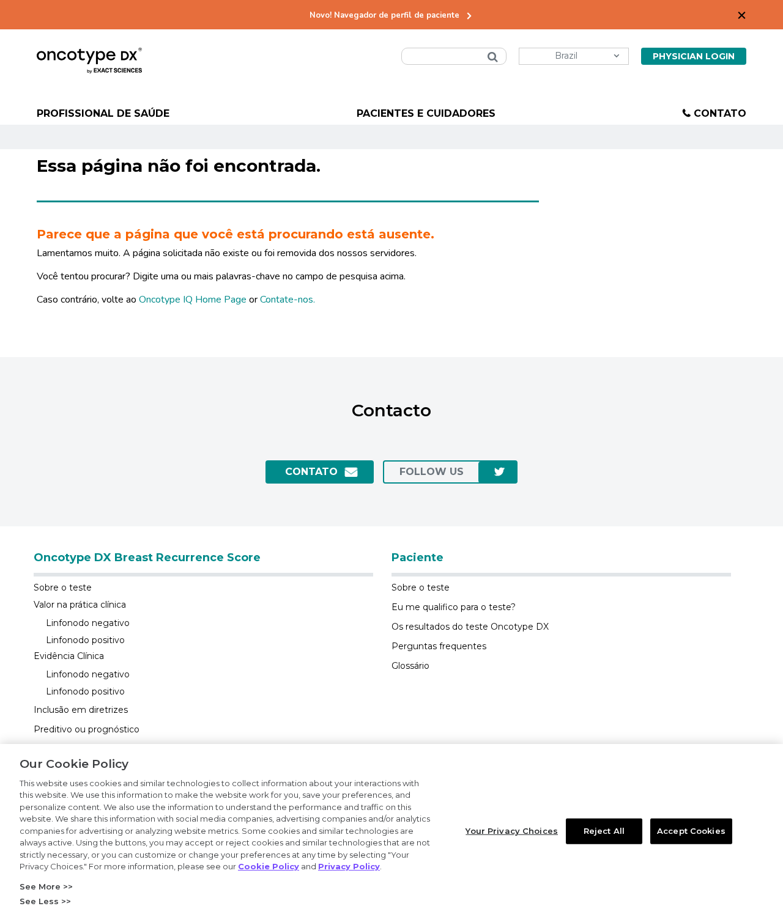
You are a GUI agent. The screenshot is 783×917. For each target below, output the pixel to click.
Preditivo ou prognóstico (86, 729)
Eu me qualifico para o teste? (454, 607)
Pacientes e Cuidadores (426, 113)
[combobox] (454, 56)
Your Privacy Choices (512, 831)
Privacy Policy (349, 866)
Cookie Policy (268, 866)
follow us (431, 471)
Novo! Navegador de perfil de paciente (384, 15)
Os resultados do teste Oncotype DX (470, 626)
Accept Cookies (691, 831)
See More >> (46, 886)
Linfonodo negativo (88, 622)
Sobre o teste (63, 587)
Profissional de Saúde (103, 113)
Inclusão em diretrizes (81, 709)
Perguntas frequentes (439, 646)
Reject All (604, 831)
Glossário (410, 665)
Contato (720, 113)
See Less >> (45, 901)
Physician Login (694, 56)
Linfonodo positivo (85, 640)
